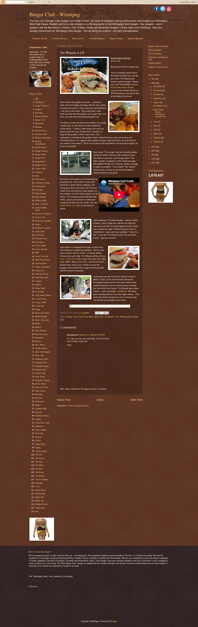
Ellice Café (39, 231)
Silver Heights (41, 430)
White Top (39, 501)
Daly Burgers (40, 197)
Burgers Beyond (135, 38)
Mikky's (38, 327)
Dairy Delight (40, 193)
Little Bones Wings (43, 295)
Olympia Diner (41, 362)
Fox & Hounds (41, 249)
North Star (39, 355)
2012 (153, 159)
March (156, 134)
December (158, 86)
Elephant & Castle (42, 228)
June (156, 122)
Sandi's (38, 419)
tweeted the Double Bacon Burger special (124, 87)
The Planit (39, 472)
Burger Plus (40, 158)
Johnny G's (40, 270)
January (157, 142)
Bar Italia (39, 113)
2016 (153, 83)
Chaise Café (40, 169)
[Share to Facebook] (104, 312)
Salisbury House (42, 416)
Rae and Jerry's (41, 387)
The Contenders (155, 54)
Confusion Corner (42, 183)
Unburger (39, 483)
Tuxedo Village (41, 479)
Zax (36, 511)
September (158, 98)
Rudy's (38, 405)
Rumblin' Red (40, 409)
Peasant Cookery (42, 380)
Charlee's (39, 172)
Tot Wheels (109, 317)
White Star (39, 497)
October (157, 94)
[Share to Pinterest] (107, 312)
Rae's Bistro (40, 391)
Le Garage (39, 292)
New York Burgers (42, 352)
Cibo (37, 176)
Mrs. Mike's (40, 345)
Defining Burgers (155, 50)
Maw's (37, 323)
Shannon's (39, 426)
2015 (153, 147)
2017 (153, 79)
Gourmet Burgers (97, 38)
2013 (153, 155)
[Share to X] (101, 312)
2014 (153, 151)
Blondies (38, 127)
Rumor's (38, 412)
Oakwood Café (41, 359)
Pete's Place (40, 384)
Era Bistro (39, 235)
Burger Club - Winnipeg (54, 14)
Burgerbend (40, 162)
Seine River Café (42, 423)
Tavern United (41, 451)
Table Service (78, 38)
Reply (69, 345)
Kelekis (38, 285)
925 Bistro (39, 102)
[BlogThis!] (99, 312)
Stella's (38, 440)
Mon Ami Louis (41, 334)
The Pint (38, 469)
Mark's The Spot (42, 320)
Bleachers (39, 123)
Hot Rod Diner (41, 263)
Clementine (40, 179)
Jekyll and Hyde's (42, 267)
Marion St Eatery (42, 313)
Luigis (37, 309)
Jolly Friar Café (41, 277)
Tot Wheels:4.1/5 (160, 106)
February (157, 138)
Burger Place (40, 154)
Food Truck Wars (86, 317)
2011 (153, 163)
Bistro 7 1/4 (40, 120)
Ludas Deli (39, 306)
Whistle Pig (40, 494)
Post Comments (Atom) (79, 406)
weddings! (122, 291)
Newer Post (63, 399)
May (156, 126)
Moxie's (38, 341)
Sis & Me (39, 433)
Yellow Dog (39, 508)
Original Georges (42, 366)
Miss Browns (40, 331)
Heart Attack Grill (42, 260)
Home (100, 399)
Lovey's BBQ (40, 302)
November (158, 90)
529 (36, 99)
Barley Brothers (41, 116)
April (156, 130)
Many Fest (98, 317)
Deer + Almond (41, 204)
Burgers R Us (41, 165)
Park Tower (40, 377)
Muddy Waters (41, 348)
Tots (117, 317)
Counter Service (59, 38)
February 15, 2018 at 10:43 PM (92, 335)
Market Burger (41, 316)
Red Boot (39, 394)
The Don (38, 455)
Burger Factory (41, 151)
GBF (37, 253)
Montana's (39, 338)
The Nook (39, 465)
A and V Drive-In (42, 106)
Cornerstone (40, 186)
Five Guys (39, 242)
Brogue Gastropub (42, 138)
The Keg (38, 462)
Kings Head (40, 288)
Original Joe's (41, 370)
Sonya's (38, 437)
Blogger (113, 621)
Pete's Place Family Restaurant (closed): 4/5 (159, 113)
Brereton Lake (41, 134)
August (157, 102)
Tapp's (38, 447)
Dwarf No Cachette (43, 221)
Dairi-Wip (39, 190)
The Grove (39, 458)
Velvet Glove (40, 490)
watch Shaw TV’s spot (70, 205)
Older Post (136, 399)
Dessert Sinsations (43, 214)
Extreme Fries (41, 238)
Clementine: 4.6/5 (38, 47)
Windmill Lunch (41, 504)
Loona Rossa (40, 299)
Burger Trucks (116, 38)
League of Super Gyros (158, 67)
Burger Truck (72, 317)
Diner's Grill (40, 217)
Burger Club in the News (158, 46)
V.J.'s (37, 486)
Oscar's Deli (40, 373)
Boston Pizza (41, 131)
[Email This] (96, 312)
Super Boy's (40, 444)
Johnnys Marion (42, 274)
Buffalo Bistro (41, 147)
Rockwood (39, 401)
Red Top (38, 398)
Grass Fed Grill (41, 256)
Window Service (40, 38)
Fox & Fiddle (40, 246)
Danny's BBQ (41, 200)
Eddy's (38, 224)
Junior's (38, 281)
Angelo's (38, 109)
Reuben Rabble (154, 63)
